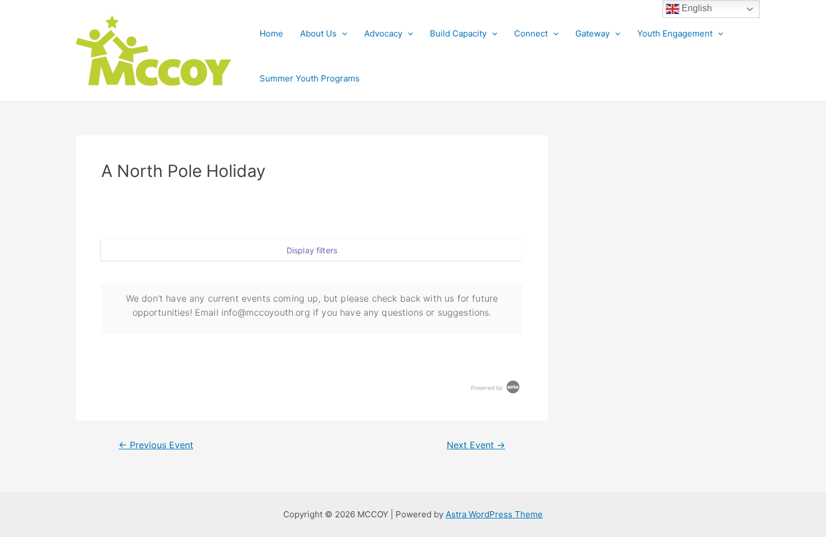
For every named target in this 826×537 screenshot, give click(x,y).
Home (271, 33)
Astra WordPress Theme (494, 514)
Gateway (592, 33)
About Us (318, 33)
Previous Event (156, 445)
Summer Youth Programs (310, 78)
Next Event (476, 445)
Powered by (488, 387)
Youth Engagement (674, 33)
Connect (531, 33)
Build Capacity (458, 33)
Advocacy (383, 33)
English (695, 8)
